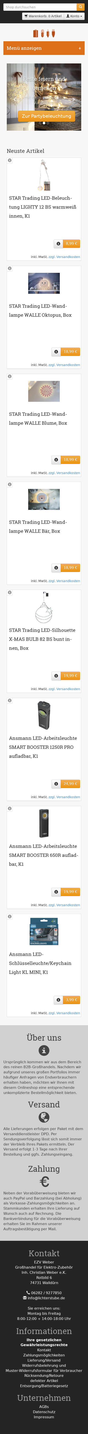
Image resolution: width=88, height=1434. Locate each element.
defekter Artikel (44, 1381)
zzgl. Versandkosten (64, 257)
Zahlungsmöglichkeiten (44, 1355)
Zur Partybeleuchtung (46, 116)
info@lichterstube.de (46, 1298)
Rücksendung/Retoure (44, 1375)
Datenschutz (44, 1412)
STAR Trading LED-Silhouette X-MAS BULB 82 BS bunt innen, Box (42, 639)
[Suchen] (80, 7)
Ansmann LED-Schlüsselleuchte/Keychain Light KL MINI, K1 (40, 963)
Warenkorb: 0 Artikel (45, 16)
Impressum (44, 1417)
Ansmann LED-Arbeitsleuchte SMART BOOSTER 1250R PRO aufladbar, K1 (43, 747)
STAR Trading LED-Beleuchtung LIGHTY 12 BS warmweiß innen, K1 (42, 207)
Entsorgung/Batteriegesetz (44, 1386)
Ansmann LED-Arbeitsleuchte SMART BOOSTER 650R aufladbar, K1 (43, 855)
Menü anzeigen (24, 48)
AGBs (44, 1407)
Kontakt (44, 1350)
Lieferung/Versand (44, 1360)
